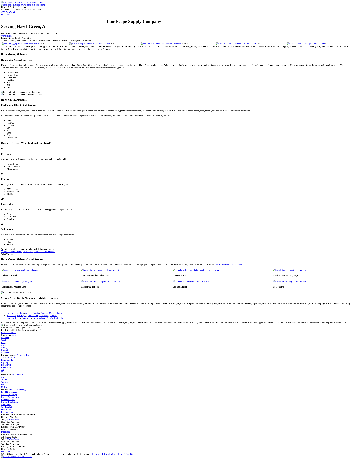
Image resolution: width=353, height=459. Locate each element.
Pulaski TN (26, 318)
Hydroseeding (7, 412)
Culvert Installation (9, 402)
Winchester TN (56, 318)
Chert (3, 377)
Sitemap (95, 454)
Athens (28, 313)
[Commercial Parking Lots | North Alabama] (17, 281)
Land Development (9, 392)
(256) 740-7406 (12, 419)
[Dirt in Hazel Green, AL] (21, 43)
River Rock (6, 367)
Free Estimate (7, 15)
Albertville (43, 315)
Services (52, 19)
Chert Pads (6, 404)
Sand (3, 384)
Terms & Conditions (126, 454)
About (77, 19)
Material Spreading (17, 389)
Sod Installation (8, 407)
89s (2, 372)
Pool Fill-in (6, 409)
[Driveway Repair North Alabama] (20, 270)
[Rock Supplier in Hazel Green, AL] (89, 43)
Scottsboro (11, 315)
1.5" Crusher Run (9, 357)
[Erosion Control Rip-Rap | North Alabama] (291, 270)
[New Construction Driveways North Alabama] (101, 270)
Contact (95, 19)
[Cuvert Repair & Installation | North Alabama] (196, 270)
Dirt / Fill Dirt (17, 375)
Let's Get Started (8, 332)
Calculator (5, 352)
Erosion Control (8, 399)
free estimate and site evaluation (228, 264)
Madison (20, 313)
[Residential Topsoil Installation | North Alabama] (102, 281)
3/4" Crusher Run (22, 355)
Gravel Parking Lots (10, 397)
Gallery (85, 19)
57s (2, 370)
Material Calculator (36, 19)
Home (10, 19)
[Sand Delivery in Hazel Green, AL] (236, 43)
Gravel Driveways (9, 394)
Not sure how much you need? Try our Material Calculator (29, 251)
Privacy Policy (108, 454)
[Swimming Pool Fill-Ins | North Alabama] (291, 281)
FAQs (59, 19)
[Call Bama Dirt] (16, 456)
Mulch (4, 387)
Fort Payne (21, 315)
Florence (44, 313)
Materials (18, 19)
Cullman (53, 315)
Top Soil (5, 380)
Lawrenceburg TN (40, 318)
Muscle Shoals (55, 313)
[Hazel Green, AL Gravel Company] (161, 43)
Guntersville (33, 315)
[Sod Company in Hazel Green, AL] (306, 43)
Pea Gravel (6, 365)
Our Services (6, 36)
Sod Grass (5, 382)
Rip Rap (4, 362)
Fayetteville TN (13, 318)
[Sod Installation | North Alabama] (191, 281)
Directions (5, 432)
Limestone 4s (7, 360)
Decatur (36, 313)
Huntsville (11, 313)
